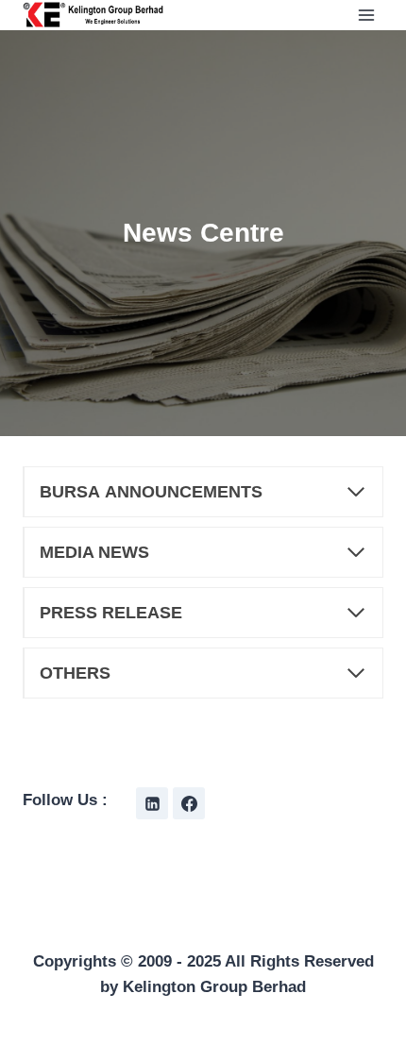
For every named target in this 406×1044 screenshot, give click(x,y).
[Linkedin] (152, 803)
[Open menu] (365, 14)
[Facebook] (189, 803)
